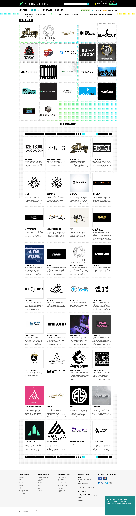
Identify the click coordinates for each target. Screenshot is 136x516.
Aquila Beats (52, 442)
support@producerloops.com (85, 479)
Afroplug (95, 265)
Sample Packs (22, 477)
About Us (21, 482)
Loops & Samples (62, 487)
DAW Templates (61, 479)
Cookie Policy (22, 493)
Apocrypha (96, 407)
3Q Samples (74, 194)
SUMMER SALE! (85, 10)
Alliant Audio (97, 300)
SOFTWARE (98, 10)
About (98, 1)
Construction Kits (62, 477)
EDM (39, 480)
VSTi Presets (61, 491)
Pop (39, 485)
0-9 (26, 134)
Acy (71, 229)
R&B (39, 487)
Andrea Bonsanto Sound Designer (56, 371)
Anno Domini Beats (99, 370)
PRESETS (104, 10)
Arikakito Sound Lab (77, 442)
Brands (59, 9)
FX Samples (60, 484)
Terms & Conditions (23, 490)
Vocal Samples (61, 490)
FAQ (20, 487)
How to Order (22, 485)
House (39, 484)
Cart (113, 4)
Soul (39, 488)
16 (110, 134)
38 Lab (27, 194)
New (92, 10)
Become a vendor (23, 480)
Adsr (49, 265)
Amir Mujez (96, 335)
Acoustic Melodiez (54, 229)
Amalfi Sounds (52, 335)
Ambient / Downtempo (43, 477)
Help (103, 1)
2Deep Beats (74, 159)
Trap (39, 491)
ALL (83, 134)
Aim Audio (28, 300)
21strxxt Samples (54, 159)
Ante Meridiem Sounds (33, 407)
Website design (22, 511)
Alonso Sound (30, 335)
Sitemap (21, 495)
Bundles (110, 10)
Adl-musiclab (30, 265)
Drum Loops (61, 480)
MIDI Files (60, 488)
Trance (40, 490)
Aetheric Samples (76, 265)
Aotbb (72, 407)
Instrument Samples (63, 485)
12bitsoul (28, 159)
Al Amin (50, 300)
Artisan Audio (97, 442)
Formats (47, 9)
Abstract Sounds (31, 229)
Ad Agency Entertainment (98, 230)
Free (116, 10)
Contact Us (21, 484)
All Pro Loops (75, 300)
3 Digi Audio (96, 159)
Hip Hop (40, 482)
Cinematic (40, 479)
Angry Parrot (75, 370)
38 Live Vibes (51, 194)
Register (107, 1)
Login (110, 1)
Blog (101, 1)
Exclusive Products (62, 482)
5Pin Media (96, 194)
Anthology (51, 407)
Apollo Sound (30, 442)
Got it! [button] (119, 510)
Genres (34, 9)
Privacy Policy (22, 491)
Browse (23, 9)
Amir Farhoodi (75, 335)
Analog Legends (30, 370)
